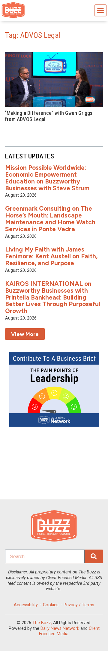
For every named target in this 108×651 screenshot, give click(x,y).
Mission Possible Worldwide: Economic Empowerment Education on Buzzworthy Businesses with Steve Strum (47, 178)
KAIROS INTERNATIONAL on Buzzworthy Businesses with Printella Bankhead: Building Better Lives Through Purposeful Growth (52, 297)
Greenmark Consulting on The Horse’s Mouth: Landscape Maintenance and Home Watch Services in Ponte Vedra (50, 219)
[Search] (94, 556)
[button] (100, 10)
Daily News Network (59, 628)
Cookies (50, 604)
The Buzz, (42, 622)
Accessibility (26, 604)
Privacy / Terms (79, 604)
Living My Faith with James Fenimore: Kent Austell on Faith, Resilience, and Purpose (51, 256)
